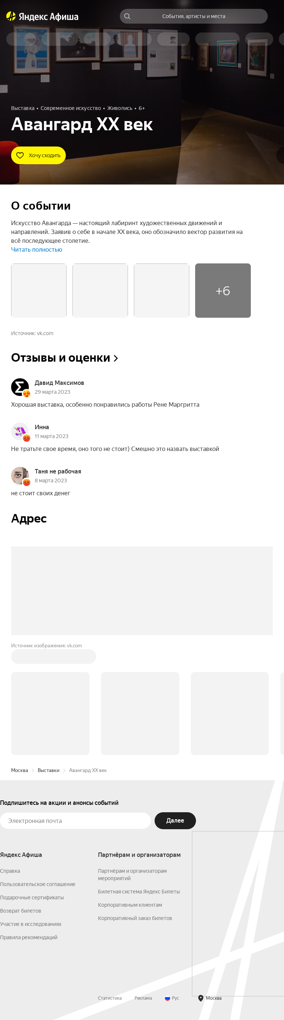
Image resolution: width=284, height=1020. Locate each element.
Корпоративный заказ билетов (135, 918)
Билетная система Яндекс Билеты (139, 892)
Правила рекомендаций (28, 937)
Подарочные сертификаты (32, 897)
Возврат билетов (20, 911)
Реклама (143, 998)
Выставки (49, 770)
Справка (10, 871)
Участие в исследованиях (30, 924)
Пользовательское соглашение (37, 884)
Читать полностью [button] (36, 249)
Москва (19, 770)
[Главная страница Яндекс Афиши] (11, 16)
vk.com (45, 333)
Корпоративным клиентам (130, 905)
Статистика (110, 998)
